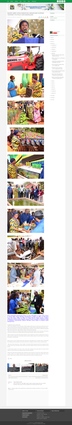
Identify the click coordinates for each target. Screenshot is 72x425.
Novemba (53, 47)
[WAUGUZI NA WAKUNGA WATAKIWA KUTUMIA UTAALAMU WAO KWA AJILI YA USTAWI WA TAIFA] (13, 371)
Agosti (53, 53)
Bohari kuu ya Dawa (40, 415)
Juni (52, 82)
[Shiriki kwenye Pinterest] (47, 17)
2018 (52, 97)
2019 (52, 95)
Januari (53, 93)
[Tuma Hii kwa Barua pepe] (45, 17)
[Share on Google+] (43, 17)
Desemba (53, 45)
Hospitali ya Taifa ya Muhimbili (42, 414)
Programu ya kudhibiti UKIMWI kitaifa (43, 417)
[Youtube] (64, 1)
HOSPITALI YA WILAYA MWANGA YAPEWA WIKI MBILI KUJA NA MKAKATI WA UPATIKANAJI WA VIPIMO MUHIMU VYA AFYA (41, 368)
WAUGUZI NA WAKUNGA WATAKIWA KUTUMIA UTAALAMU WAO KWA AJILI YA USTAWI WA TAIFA (13, 369)
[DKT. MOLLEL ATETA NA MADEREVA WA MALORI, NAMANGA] (27, 371)
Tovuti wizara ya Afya (40, 412)
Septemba (53, 51)
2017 (52, 99)
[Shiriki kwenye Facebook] (39, 17)
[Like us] (58, 1)
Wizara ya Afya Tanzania (39, 422)
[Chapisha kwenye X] (41, 17)
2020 (52, 43)
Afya (11, 358)
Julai (52, 80)
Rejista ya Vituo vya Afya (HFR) (27, 413)
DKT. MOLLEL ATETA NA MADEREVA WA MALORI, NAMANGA (26, 369)
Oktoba (53, 49)
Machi (53, 89)
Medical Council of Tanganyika (42, 418)
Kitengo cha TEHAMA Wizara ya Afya (39, 423)
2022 (52, 39)
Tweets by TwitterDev (53, 18)
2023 (52, 37)
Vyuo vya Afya (25, 416)
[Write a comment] (47, 388)
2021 (52, 41)
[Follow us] (60, 1)
